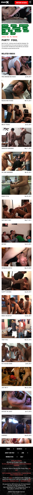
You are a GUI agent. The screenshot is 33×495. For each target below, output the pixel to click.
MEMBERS (19, 449)
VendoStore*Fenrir (14, 481)
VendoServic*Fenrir (25, 481)
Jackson (4, 37)
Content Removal (18, 474)
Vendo (10, 478)
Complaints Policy (16, 473)
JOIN (22, 453)
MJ (11, 37)
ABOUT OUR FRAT (9, 453)
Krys (8, 37)
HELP (21, 457)
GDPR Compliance (6, 473)
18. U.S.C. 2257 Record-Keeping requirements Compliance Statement (16, 464)
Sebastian (14, 37)
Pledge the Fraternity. (16, 460)
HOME (8, 449)
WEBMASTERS (9, 457)
